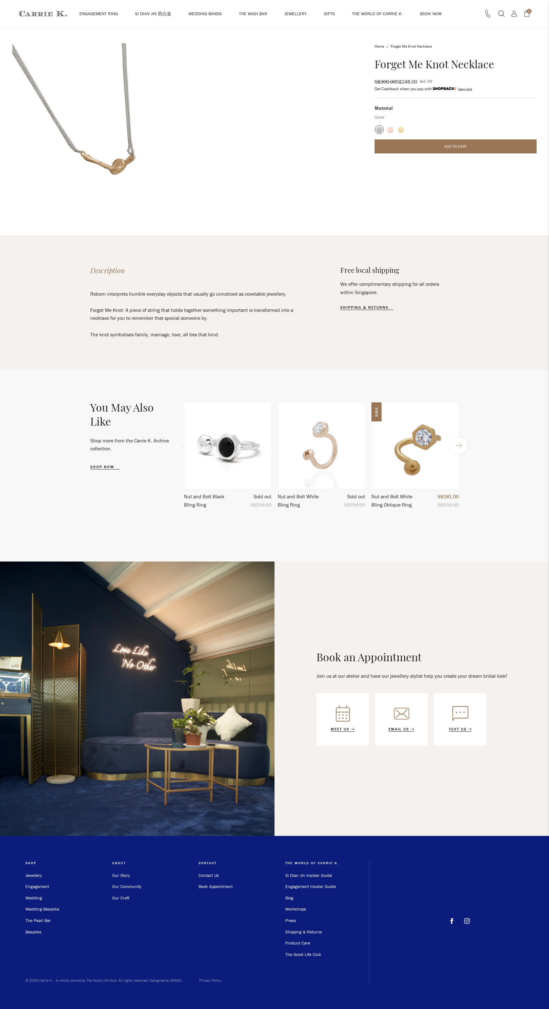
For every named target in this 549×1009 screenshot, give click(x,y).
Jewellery (33, 875)
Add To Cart (455, 146)
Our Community (126, 886)
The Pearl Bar (38, 920)
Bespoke (33, 932)
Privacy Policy (210, 980)
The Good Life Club (303, 954)
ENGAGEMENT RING (98, 14)
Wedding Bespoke (42, 909)
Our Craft (120, 898)
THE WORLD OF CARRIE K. (377, 14)
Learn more (465, 88)
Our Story (121, 875)
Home (379, 46)
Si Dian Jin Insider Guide (308, 875)
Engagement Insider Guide (310, 886)
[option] (227, 458)
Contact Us (209, 875)
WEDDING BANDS (205, 14)
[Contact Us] (488, 15)
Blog (289, 898)
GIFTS (329, 14)
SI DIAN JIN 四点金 (153, 14)
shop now (103, 467)
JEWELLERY (295, 14)
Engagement (37, 886)
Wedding (33, 898)
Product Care (297, 943)
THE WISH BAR (253, 14)
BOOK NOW (431, 14)
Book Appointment (216, 886)
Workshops (295, 909)
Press (290, 920)
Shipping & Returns (303, 932)
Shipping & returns (365, 307)
